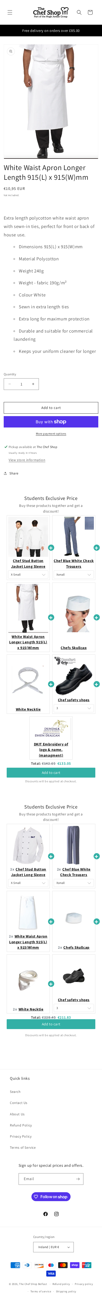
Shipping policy (66, 1291)
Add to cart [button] (51, 772)
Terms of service (40, 1291)
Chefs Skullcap (74, 647)
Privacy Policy (20, 1136)
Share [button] (14, 473)
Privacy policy (84, 1284)
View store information (27, 460)
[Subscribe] (77, 1179)
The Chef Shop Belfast (33, 1284)
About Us (17, 1114)
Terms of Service (23, 1147)
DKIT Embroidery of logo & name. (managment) (51, 750)
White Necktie (28, 709)
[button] (9, 12)
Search (15, 1091)
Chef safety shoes (74, 699)
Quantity (10, 374)
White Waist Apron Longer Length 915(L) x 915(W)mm (28, 642)
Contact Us (18, 1102)
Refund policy (61, 1284)
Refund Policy (21, 1125)
